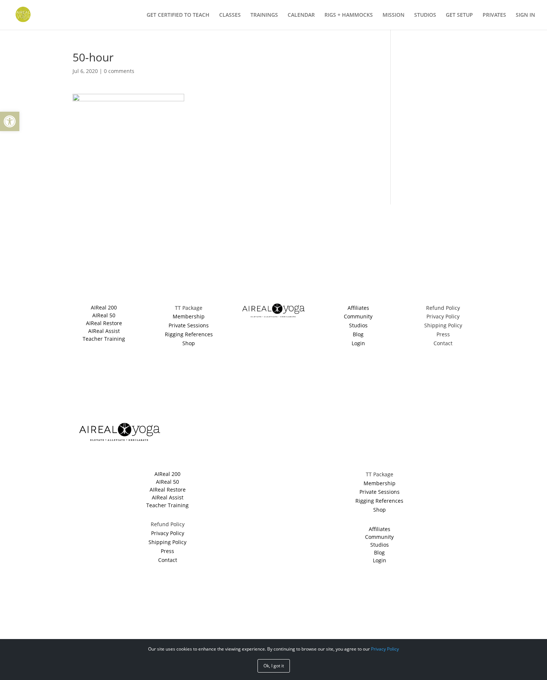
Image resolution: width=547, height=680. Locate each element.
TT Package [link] (188, 307)
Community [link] (358, 316)
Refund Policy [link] (443, 307)
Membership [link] (189, 316)
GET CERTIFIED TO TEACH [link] (178, 15)
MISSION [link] (393, 15)
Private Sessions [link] (189, 325)
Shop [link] (188, 343)
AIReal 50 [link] (103, 315)
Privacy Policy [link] (443, 316)
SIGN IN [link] (525, 15)
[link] (9, 121)
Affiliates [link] (358, 307)
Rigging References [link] (189, 334)
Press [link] (443, 334)
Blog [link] (358, 334)
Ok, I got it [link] (273, 665)
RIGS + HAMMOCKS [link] (348, 15)
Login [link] (358, 343)
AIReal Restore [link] (104, 323)
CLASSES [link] (230, 15)
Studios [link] (358, 325)
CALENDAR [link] (301, 15)
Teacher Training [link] (104, 338)
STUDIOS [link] (425, 15)
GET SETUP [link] (459, 15)
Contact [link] (443, 343)
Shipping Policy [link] (443, 325)
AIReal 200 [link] (104, 307)
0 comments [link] (119, 70)
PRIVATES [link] (494, 15)
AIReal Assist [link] (104, 330)
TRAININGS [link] (264, 15)
